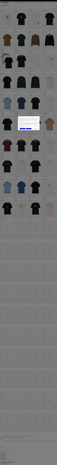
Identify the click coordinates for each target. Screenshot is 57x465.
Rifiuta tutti (28, 128)
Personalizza (34, 128)
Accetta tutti (22, 128)
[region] (29, 123)
